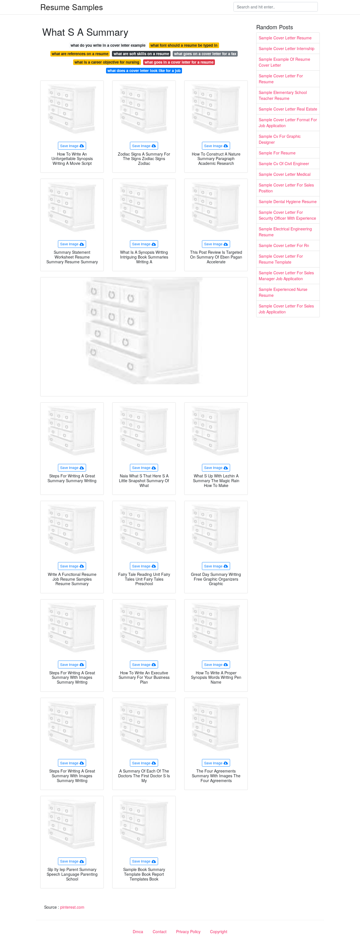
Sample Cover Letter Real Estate (288, 109)
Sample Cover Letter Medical (284, 174)
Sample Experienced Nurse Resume (283, 292)
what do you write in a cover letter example (108, 45)
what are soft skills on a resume (141, 53)
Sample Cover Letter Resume (285, 38)
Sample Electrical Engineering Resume (285, 231)
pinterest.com (72, 907)
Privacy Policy (188, 931)
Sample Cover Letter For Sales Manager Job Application (286, 275)
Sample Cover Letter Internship (286, 48)
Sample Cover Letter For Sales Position (286, 188)
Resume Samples (71, 6)
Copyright (218, 931)
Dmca (138, 931)
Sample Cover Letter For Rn (284, 245)
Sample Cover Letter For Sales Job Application (286, 309)
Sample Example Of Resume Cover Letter (284, 62)
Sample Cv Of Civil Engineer (284, 163)
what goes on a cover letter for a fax (205, 53)
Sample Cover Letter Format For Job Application (288, 122)
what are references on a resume (80, 53)
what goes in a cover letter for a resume (179, 62)
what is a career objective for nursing (107, 62)
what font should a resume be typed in (183, 45)
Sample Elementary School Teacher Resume (283, 95)
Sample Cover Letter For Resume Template (281, 259)
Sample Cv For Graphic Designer (280, 139)
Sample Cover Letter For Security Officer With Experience (287, 215)
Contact (159, 931)
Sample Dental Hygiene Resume (288, 201)
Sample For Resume (277, 153)
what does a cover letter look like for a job (144, 70)
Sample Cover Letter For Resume (281, 78)
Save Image (69, 145)
